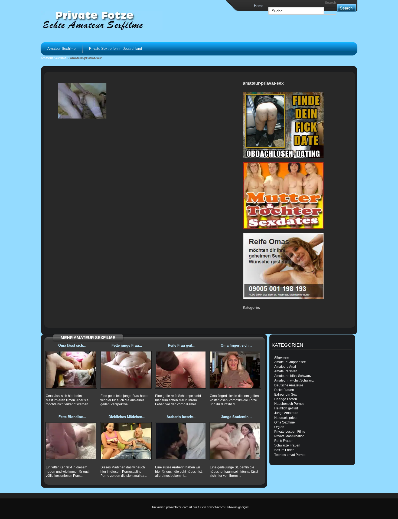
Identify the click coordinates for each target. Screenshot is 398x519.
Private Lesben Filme (289, 431)
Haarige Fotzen (285, 399)
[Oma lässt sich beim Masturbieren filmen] (71, 370)
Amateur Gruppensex (290, 362)
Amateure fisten (285, 371)
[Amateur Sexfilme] (109, 20)
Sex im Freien (284, 450)
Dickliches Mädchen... (127, 417)
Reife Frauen (283, 441)
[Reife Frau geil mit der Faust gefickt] (180, 370)
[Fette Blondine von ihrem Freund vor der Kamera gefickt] (71, 441)
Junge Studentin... (236, 417)
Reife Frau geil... (181, 345)
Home (258, 6)
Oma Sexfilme (284, 422)
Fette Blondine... (72, 417)
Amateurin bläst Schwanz (293, 376)
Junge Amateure (286, 413)
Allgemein (281, 357)
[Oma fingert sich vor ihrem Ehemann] (235, 370)
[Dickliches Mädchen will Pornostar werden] (126, 441)
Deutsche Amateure (288, 385)
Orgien (279, 427)
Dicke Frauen (284, 390)
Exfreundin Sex (285, 394)
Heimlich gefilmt (286, 408)
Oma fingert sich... (236, 345)
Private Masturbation (289, 436)
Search (330, 3)
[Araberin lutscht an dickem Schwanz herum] (180, 441)
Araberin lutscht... (182, 417)
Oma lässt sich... (72, 345)
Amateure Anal (285, 367)
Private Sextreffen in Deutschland (115, 49)
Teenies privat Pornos (290, 455)
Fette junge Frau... (127, 345)
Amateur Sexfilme (61, 49)
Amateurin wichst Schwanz (294, 380)
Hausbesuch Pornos (289, 404)
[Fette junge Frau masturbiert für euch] (126, 370)
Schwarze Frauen (287, 445)
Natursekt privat (285, 418)
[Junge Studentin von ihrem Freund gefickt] (235, 441)
